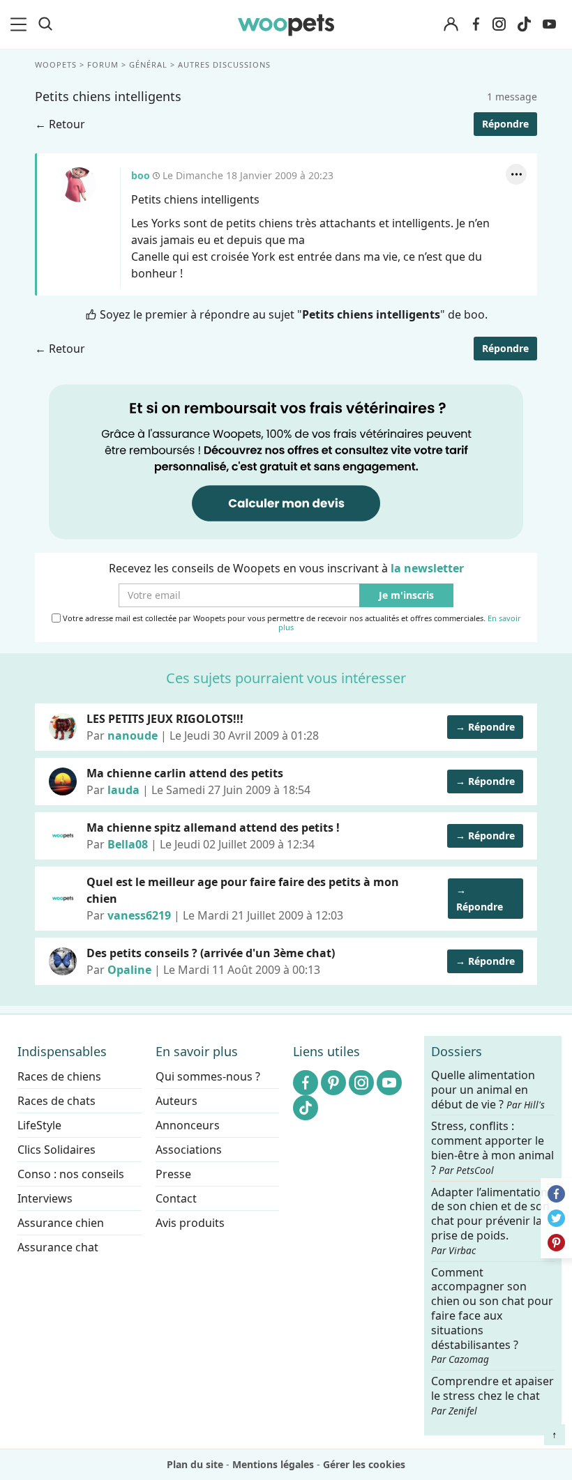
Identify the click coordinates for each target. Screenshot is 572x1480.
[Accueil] (286, 24)
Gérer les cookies (364, 1464)
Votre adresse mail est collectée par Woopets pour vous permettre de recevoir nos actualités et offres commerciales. (291, 622)
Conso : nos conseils (70, 1174)
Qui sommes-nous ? (208, 1076)
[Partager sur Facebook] (556, 1194)
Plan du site (195, 1464)
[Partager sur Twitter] (556, 1218)
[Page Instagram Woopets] (498, 24)
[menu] (20, 24)
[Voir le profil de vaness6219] (63, 899)
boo (78, 184)
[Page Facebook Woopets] (475, 24)
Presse (173, 1174)
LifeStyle (39, 1125)
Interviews (45, 1198)
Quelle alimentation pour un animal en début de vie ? (488, 1090)
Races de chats (56, 1100)
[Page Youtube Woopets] (549, 24)
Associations (189, 1149)
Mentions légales (273, 1464)
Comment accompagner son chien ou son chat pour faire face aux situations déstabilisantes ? (492, 1315)
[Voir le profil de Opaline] (63, 961)
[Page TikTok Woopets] (523, 24)
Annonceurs (188, 1125)
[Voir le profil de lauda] (63, 781)
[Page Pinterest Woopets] (333, 1082)
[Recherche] (45, 24)
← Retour (60, 124)
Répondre (505, 123)
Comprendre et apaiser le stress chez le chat (492, 1395)
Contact (176, 1198)
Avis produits (190, 1222)
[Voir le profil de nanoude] (63, 727)
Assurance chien (60, 1222)
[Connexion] (450, 25)
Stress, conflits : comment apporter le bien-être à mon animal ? (492, 1148)
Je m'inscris (406, 595)
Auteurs (176, 1100)
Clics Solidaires (56, 1149)
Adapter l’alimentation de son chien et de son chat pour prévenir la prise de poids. (490, 1220)
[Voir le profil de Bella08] (63, 836)
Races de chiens (59, 1076)
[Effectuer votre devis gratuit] (286, 460)
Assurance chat (57, 1247)
